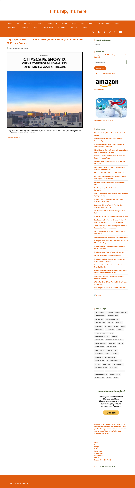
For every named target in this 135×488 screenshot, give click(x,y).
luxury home (112, 350)
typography (99, 378)
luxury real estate (102, 353)
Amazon (97, 426)
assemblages (100, 322)
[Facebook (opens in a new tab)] (100, 32)
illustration (111, 347)
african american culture (117, 312)
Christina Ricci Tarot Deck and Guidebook (109, 173)
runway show (115, 374)
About (96, 458)
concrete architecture (104, 333)
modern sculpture (114, 360)
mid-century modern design (105, 357)
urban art (25, 48)
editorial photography (114, 340)
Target (112, 426)
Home (96, 442)
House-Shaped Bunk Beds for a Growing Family (111, 237)
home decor (99, 347)
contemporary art (102, 336)
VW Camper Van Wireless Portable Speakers (110, 288)
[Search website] (126, 32)
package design (101, 367)
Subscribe (100, 68)
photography (111, 371)
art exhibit (99, 319)
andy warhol (100, 316)
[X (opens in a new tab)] (94, 32)
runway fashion (101, 374)
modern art (99, 360)
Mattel (115, 353)
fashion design (100, 343)
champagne (110, 329)
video (109, 378)
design (114, 336)
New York (106, 364)
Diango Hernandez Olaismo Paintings (107, 255)
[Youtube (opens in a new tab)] (121, 32)
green (120, 343)
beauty (118, 322)
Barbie (110, 322)
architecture (113, 316)
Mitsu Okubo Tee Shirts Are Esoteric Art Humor (111, 216)
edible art (99, 340)
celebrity (99, 329)
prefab (121, 371)
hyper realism (16, 48)
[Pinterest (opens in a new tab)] (105, 32)
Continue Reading (15, 138)
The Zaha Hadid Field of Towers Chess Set (109, 252)
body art (98, 326)
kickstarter (99, 350)
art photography (112, 319)
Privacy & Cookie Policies (103, 460)
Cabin (123, 326)
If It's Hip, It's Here (67, 11)
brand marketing (111, 326)
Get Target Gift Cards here (103, 120)
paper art (99, 371)
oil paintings (117, 364)
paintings (113, 367)
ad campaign (99, 312)
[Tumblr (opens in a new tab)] (115, 32)
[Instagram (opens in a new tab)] (110, 32)
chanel (119, 329)
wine (116, 378)
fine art (112, 343)
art (10, 48)
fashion (96, 449)
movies (97, 364)
